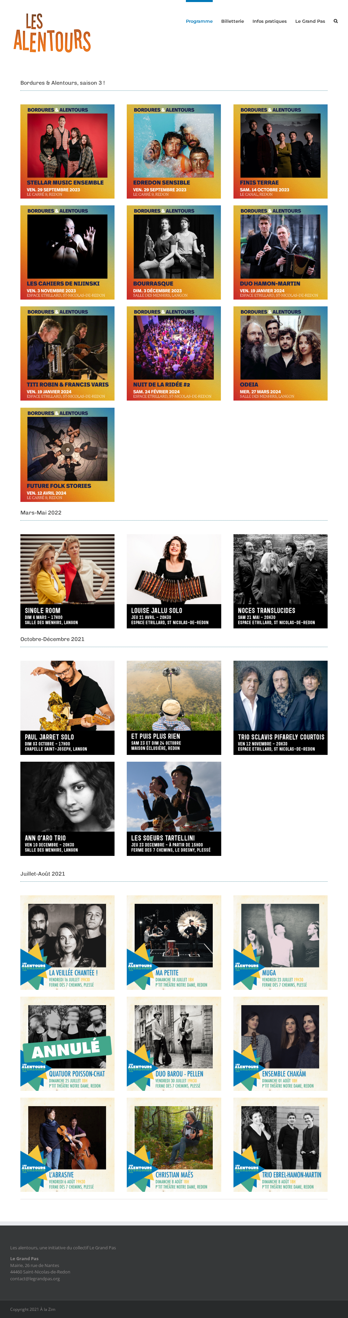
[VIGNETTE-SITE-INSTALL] (174, 664)
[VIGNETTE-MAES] (174, 1101)
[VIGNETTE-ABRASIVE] (67, 1101)
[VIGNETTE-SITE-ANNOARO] (67, 765)
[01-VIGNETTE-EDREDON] (174, 107)
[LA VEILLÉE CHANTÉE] (67, 898)
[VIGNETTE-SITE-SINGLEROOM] (67, 537)
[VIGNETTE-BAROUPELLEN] (174, 1000)
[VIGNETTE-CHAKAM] (280, 1000)
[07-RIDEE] (174, 309)
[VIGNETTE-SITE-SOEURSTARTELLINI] (174, 765)
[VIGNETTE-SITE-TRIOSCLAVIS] (280, 664)
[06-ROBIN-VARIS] (67, 309)
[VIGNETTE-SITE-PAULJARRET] (67, 664)
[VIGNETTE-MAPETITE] (174, 898)
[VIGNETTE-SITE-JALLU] (174, 537)
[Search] (336, 20)
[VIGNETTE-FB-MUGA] (280, 898)
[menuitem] (203, 20)
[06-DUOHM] (280, 208)
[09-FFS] (67, 411)
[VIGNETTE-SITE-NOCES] (280, 537)
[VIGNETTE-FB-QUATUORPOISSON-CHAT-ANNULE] (67, 1000)
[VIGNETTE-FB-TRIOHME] (280, 1101)
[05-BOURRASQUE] (174, 208)
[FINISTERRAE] (280, 107)
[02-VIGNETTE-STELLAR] (67, 107)
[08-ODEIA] (280, 309)
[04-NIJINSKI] (67, 208)
